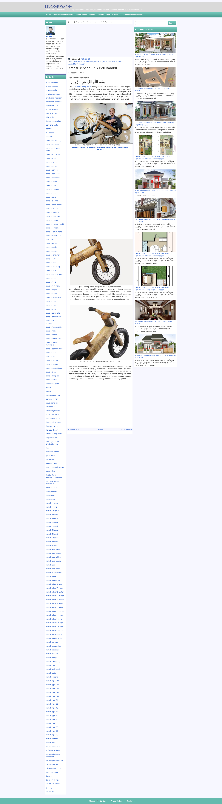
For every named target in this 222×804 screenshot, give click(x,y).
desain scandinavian (54, 349)
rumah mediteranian (54, 638)
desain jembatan (53, 228)
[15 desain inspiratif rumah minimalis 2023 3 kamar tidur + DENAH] (155, 179)
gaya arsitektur (52, 403)
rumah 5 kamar (52, 538)
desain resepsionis (54, 327)
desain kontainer (53, 255)
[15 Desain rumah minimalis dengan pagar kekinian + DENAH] (155, 344)
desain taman (51, 356)
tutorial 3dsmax (52, 780)
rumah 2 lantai (52, 518)
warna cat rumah (53, 784)
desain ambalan (52, 144)
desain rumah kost (53, 338)
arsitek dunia (51, 90)
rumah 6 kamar (52, 542)
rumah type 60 (52, 715)
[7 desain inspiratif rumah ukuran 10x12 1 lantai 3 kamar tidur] (155, 43)
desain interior (52, 220)
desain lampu (51, 263)
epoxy (48, 387)
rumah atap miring (53, 557)
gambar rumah (52, 399)
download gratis (52, 383)
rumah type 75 (52, 723)
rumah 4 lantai (52, 534)
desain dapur (51, 193)
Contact (103, 801)
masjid (48, 448)
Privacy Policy (116, 801)
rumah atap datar (53, 549)
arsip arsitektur (52, 82)
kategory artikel (52, 426)
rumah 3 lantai (52, 526)
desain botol (51, 185)
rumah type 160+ (53, 696)
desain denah (51, 197)
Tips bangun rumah (54, 768)
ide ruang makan (53, 411)
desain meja (51, 282)
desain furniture (52, 212)
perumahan (50, 471)
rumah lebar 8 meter (54, 630)
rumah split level (53, 669)
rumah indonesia (53, 580)
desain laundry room (54, 274)
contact (49, 129)
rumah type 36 (52, 704)
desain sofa (51, 352)
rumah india (51, 576)
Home (48, 15)
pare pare (50, 459)
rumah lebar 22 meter (55, 611)
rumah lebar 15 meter (55, 603)
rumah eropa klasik (54, 572)
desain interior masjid (55, 224)
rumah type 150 (52, 692)
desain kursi (51, 259)
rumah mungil (51, 657)
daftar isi (49, 136)
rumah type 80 (52, 727)
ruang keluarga (52, 491)
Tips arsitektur (52, 764)
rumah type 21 (52, 700)
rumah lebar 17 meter (55, 607)
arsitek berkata (52, 86)
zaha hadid (50, 791)
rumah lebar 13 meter (55, 596)
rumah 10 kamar (52, 511)
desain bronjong (52, 189)
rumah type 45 (52, 708)
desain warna (51, 380)
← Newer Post (74, 429)
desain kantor (51, 239)
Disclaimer (131, 801)
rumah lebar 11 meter (54, 588)
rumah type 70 (52, 719)
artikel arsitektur (53, 109)
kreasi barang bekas (91, 61)
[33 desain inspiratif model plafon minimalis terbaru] (155, 77)
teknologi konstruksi (54, 760)
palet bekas (51, 455)
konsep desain (52, 430)
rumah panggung (53, 661)
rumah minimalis (53, 650)
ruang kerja (50, 495)
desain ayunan (52, 162)
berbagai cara (51, 113)
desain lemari (51, 278)
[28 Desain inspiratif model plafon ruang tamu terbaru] (155, 310)
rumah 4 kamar (52, 530)
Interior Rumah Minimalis (108, 15)
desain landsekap (53, 266)
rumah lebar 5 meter (54, 619)
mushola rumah (52, 452)
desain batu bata (53, 178)
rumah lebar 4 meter (54, 615)
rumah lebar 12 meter (55, 592)
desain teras (51, 372)
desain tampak (52, 360)
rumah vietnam (52, 739)
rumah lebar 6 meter (54, 623)
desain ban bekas (53, 174)
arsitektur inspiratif (54, 98)
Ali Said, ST (85, 59)
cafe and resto (52, 125)
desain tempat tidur (54, 368)
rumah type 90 (52, 735)
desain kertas (51, 243)
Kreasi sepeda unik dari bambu (92, 68)
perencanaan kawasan (55, 467)
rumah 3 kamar (52, 522)
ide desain (50, 407)
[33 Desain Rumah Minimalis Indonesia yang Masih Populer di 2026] (155, 111)
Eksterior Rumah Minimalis (132, 15)
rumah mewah (52, 642)
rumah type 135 (52, 688)
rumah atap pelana (53, 561)
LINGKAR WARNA (58, 7)
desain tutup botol (53, 376)
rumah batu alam (53, 569)
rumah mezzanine (53, 646)
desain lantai (51, 270)
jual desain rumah (53, 422)
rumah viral (50, 742)
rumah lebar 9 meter (54, 634)
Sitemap (92, 801)
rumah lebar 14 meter (55, 600)
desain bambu (76, 61)
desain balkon (51, 166)
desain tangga (52, 364)
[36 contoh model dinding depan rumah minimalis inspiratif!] (155, 208)
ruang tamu (50, 499)
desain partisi (51, 294)
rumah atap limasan (54, 553)
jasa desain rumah (53, 418)
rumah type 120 (52, 685)
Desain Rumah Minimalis (63, 15)
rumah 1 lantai (51, 507)
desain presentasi (53, 317)
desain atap (51, 158)
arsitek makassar (53, 94)
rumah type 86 (52, 731)
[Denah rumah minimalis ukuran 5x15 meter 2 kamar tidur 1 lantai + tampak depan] (155, 276)
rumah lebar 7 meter (54, 627)
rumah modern (52, 654)
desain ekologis (52, 208)
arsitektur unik (52, 106)
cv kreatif (50, 133)
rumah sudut (51, 673)
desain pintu (51, 301)
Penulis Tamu (51, 463)
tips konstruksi (52, 772)
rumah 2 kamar (52, 514)
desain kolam (51, 251)
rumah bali (50, 565)
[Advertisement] (100, 40)
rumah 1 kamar (52, 503)
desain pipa (51, 305)
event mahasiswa (53, 395)
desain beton (51, 181)
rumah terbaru (52, 677)
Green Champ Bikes (83, 86)
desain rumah (51, 335)
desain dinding (52, 201)
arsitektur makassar (54, 102)
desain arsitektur (53, 154)
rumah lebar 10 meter (55, 584)
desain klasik (51, 247)
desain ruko (51, 331)
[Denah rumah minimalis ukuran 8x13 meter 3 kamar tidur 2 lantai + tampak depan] (155, 145)
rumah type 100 (52, 681)
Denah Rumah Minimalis (85, 15)
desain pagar (51, 290)
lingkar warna (105, 61)
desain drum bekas (54, 205)
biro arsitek (50, 117)
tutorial (49, 776)
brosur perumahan (53, 121)
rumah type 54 (52, 712)
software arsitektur (54, 750)
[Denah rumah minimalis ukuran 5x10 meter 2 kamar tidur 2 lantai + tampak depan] (155, 242)
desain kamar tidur (53, 235)
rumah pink (50, 665)
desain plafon (51, 309)
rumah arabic (51, 545)
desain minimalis (53, 286)
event (48, 391)
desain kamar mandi (54, 232)
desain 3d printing (53, 140)
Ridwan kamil (51, 487)
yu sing (49, 787)
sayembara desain (53, 746)
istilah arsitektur (52, 414)
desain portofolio (53, 313)
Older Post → (126, 429)
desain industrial (53, 216)
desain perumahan (53, 297)
